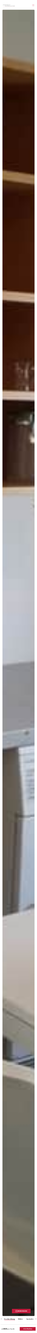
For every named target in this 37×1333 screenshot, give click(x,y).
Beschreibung (9, 1319)
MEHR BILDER (22, 1311)
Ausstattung (30, 1319)
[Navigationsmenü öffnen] (33, 5)
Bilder (20, 1319)
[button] (1, 1319)
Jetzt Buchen (27, 1329)
